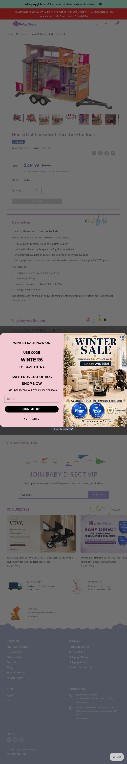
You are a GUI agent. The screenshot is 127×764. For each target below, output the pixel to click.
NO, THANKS (32, 419)
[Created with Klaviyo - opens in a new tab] (63, 429)
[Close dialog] (123, 337)
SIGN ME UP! (32, 409)
